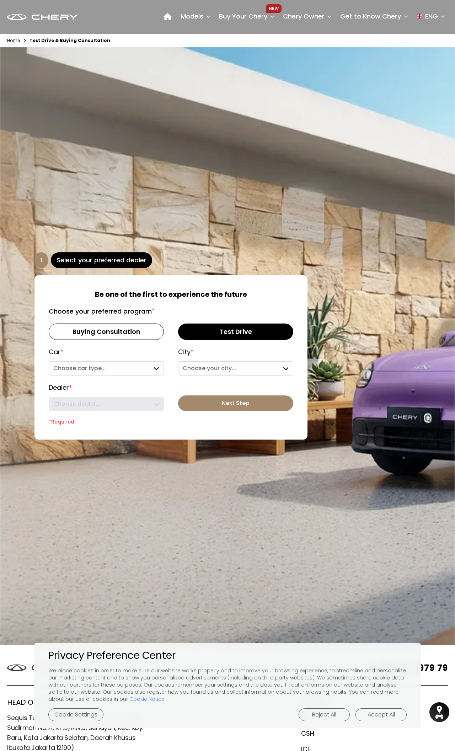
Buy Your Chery (243, 16)
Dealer (60, 387)
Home (13, 40)
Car (56, 351)
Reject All (324, 714)
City (186, 351)
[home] (167, 17)
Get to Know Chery (370, 16)
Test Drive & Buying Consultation (70, 40)
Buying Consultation (106, 331)
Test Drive (236, 331)
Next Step (236, 403)
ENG (431, 16)
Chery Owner (304, 16)
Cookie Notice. (147, 699)
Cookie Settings (75, 714)
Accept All (381, 714)
